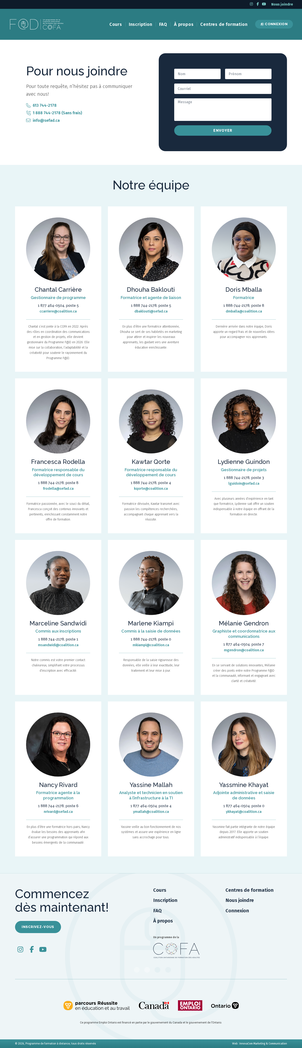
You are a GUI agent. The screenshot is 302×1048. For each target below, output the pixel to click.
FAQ (163, 24)
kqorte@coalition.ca (151, 488)
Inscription (140, 24)
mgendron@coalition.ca (244, 650)
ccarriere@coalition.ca (58, 311)
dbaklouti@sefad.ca (151, 311)
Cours (115, 24)
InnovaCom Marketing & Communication (263, 1043)
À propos (183, 24)
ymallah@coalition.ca (151, 812)
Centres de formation (223, 24)
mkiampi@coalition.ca (151, 645)
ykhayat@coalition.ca (244, 812)
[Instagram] (251, 4)
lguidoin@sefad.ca (243, 483)
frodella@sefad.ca (58, 488)
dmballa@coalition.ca (244, 311)
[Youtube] (264, 4)
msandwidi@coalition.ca (58, 645)
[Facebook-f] (258, 4)
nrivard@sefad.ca (58, 812)
